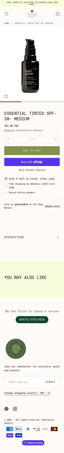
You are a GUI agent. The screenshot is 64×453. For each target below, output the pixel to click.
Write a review (32, 319)
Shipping (9, 130)
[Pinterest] (6, 409)
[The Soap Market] (15, 348)
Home (6, 23)
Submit (50, 381)
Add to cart (32, 150)
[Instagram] (15, 409)
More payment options (32, 169)
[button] (6, 14)
